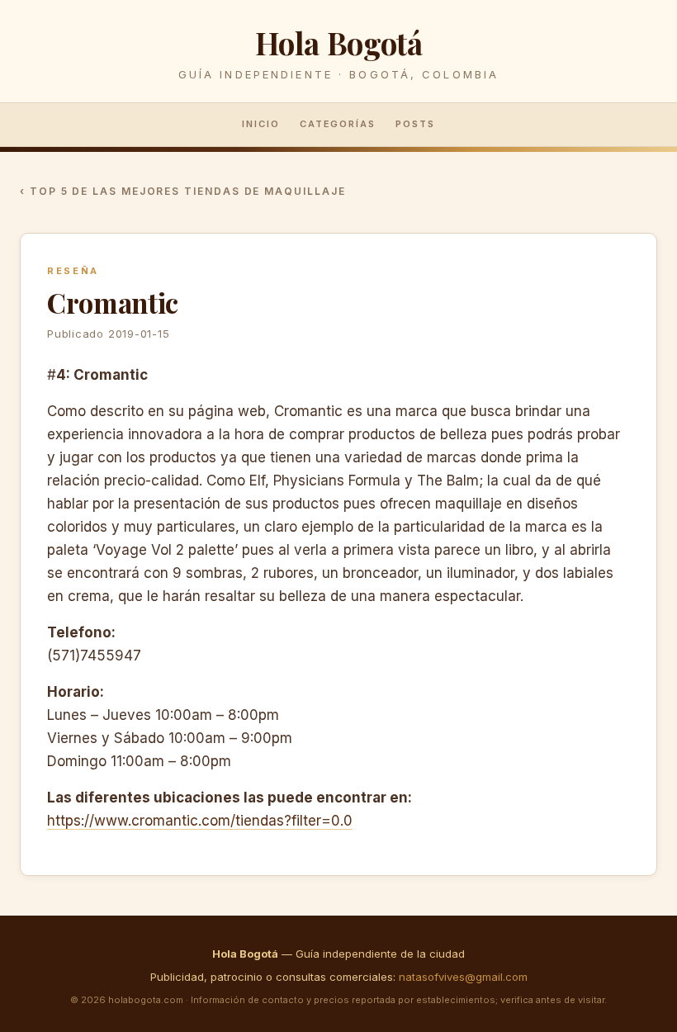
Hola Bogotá (339, 42)
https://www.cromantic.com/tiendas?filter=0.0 (200, 820)
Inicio (261, 124)
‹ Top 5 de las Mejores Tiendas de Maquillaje (182, 191)
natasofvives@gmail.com (463, 976)
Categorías (338, 124)
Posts (415, 124)
